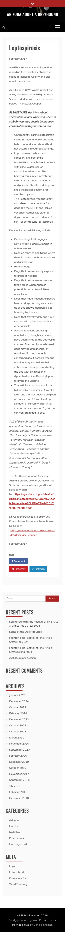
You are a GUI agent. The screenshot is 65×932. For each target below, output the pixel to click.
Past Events (16, 838)
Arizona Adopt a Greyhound (32, 14)
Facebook (19, 561)
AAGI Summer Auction (22, 658)
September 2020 (19, 749)
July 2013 (15, 786)
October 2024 (17, 707)
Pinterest (20, 568)
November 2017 (19, 773)
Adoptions (15, 820)
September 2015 (19, 779)
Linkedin (39, 568)
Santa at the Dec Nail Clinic (25, 631)
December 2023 (19, 719)
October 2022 (17, 731)
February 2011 (18, 792)
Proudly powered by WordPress (27, 920)
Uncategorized (18, 844)
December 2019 (19, 761)
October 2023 (17, 725)
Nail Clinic (14, 832)
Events (13, 826)
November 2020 (19, 743)
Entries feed (16, 872)
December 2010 (19, 798)
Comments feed (18, 878)
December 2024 (19, 701)
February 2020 (18, 755)
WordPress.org (18, 884)
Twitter (39, 561)
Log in (12, 866)
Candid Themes (43, 924)
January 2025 (17, 695)
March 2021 (16, 737)
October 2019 (17, 767)
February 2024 (18, 713)
